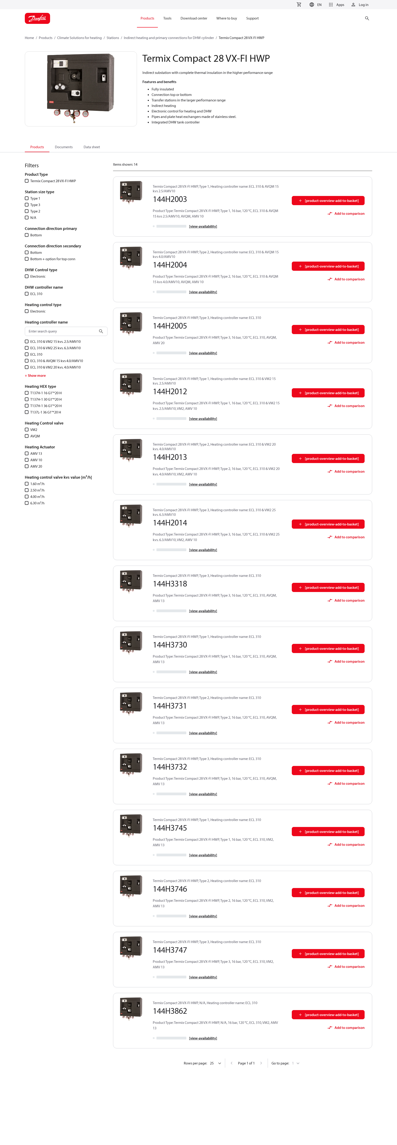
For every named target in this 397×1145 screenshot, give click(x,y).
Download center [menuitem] (194, 18)
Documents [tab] (64, 147)
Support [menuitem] (252, 18)
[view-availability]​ (203, 226)
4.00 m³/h (37, 496)
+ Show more (35, 375)
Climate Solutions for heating (79, 37)
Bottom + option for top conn (52, 259)
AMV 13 (36, 453)
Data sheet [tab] (92, 147)
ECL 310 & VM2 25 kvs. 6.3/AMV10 (55, 348)
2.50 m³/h (37, 490)
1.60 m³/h (37, 483)
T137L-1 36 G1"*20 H (45, 412)
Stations (113, 37)
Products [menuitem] (147, 18)
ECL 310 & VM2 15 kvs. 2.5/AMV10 (55, 341)
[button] (315, 4)
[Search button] (101, 331)
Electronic (37, 276)
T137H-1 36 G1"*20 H (46, 405)
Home (29, 37)
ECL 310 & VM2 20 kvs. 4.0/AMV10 (55, 367)
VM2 (33, 429)
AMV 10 (36, 460)
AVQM (35, 436)
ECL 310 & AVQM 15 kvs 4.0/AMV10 (56, 360)
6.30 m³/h (37, 503)
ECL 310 (36, 293)
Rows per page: (195, 1063)
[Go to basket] (299, 4)
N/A (33, 217)
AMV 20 (36, 466)
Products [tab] (37, 147)
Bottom (36, 235)
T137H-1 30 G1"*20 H (46, 399)
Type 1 (35, 198)
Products (45, 37)
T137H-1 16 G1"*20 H (46, 393)
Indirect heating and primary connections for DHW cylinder (169, 37)
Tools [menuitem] (167, 18)
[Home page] (37, 18)
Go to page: (280, 1063)
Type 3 (35, 204)
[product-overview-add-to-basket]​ (332, 200)
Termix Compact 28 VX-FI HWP (53, 181)
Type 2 (35, 211)
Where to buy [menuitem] (226, 18)
